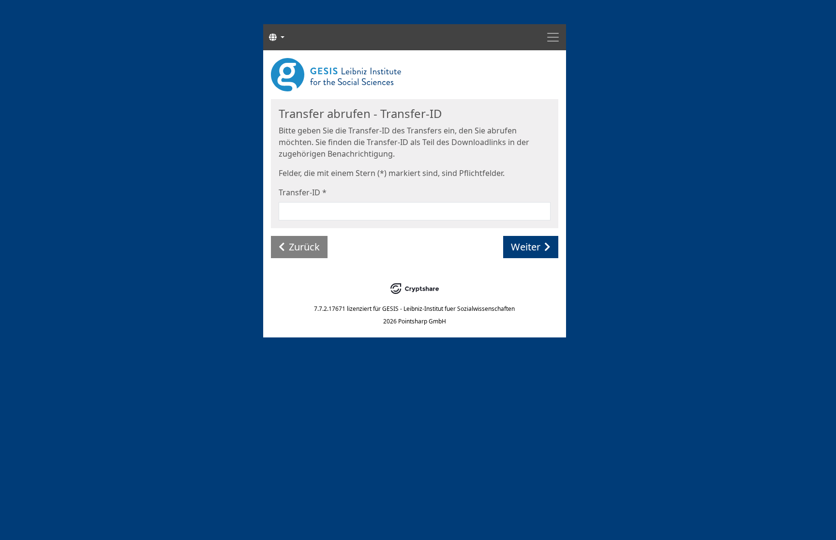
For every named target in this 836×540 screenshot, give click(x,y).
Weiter (525, 246)
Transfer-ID (303, 192)
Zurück (304, 246)
